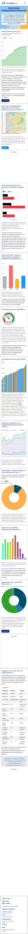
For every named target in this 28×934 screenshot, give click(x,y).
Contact (4, 931)
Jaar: (3, 481)
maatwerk (6, 568)
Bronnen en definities (8, 921)
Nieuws (4, 923)
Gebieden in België (7, 911)
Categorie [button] (5, 687)
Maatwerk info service (8, 929)
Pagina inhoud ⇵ (15, 27)
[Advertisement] (14, 168)
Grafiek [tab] (5, 38)
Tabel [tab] (10, 38)
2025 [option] (6, 481)
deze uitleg (23, 339)
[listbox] (7, 481)
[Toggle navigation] (25, 3)
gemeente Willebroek (17, 521)
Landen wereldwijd (7, 916)
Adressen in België (7, 913)
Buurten (4, 147)
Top (22, 765)
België (12, 241)
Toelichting (5, 100)
